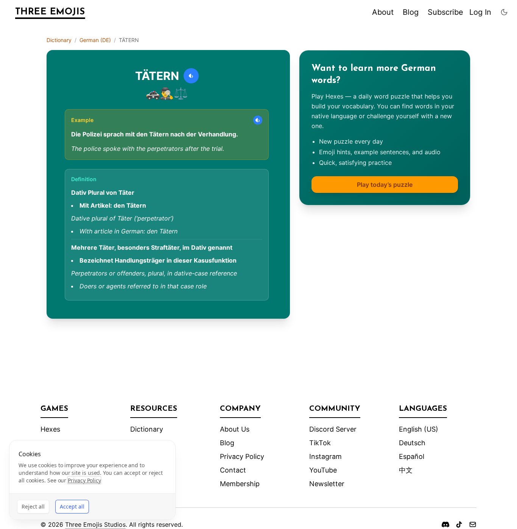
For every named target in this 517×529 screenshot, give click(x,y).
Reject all (33, 506)
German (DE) (95, 40)
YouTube (323, 470)
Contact (233, 470)
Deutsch (412, 443)
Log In (480, 12)
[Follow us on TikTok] (459, 524)
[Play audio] (191, 75)
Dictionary (59, 40)
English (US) (418, 429)
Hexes (50, 429)
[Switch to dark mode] (504, 12)
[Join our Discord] (445, 524)
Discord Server (333, 429)
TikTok (320, 443)
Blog (411, 12)
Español (411, 456)
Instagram (325, 456)
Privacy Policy (242, 456)
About (383, 12)
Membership (240, 484)
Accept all (72, 506)
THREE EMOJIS (50, 12)
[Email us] (473, 524)
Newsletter (326, 484)
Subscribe (445, 12)
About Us (234, 429)
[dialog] (92, 480)
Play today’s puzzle (385, 184)
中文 (406, 470)
